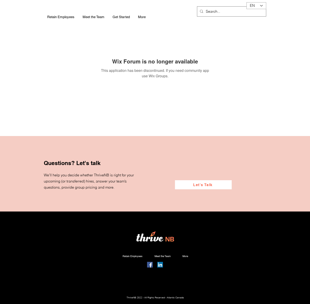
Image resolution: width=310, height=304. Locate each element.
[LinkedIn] (160, 265)
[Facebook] (150, 265)
